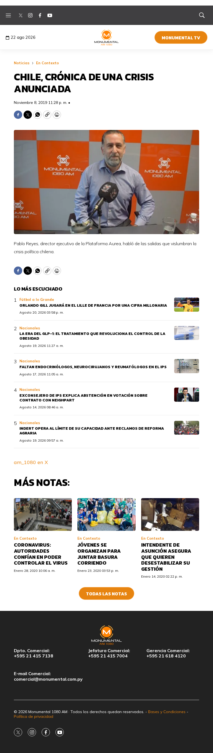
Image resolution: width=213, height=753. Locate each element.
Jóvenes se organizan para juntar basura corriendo (99, 554)
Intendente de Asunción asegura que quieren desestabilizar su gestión (166, 556)
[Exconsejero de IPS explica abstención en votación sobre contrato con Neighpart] (186, 395)
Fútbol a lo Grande (36, 299)
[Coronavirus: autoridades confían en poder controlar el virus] (43, 514)
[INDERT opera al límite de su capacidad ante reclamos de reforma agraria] (186, 428)
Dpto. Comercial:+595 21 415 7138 (33, 653)
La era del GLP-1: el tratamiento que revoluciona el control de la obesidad (92, 336)
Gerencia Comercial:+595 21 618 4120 (168, 653)
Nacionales (29, 328)
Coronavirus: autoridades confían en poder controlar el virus (41, 554)
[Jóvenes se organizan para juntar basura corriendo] (106, 514)
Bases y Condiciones (167, 711)
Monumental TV (181, 37)
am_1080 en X (31, 462)
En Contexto (47, 63)
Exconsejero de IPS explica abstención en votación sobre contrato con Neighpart (83, 398)
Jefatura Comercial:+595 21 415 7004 (109, 653)
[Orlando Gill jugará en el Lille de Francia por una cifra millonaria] (186, 305)
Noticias (21, 63)
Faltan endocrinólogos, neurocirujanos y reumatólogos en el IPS (93, 367)
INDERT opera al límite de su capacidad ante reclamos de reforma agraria (91, 431)
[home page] (106, 37)
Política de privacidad (33, 716)
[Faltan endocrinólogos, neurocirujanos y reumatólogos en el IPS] (186, 366)
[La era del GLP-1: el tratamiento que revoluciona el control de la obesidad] (186, 333)
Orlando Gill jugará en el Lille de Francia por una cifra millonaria (93, 305)
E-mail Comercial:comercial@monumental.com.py (48, 676)
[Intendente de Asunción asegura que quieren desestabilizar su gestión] (170, 514)
